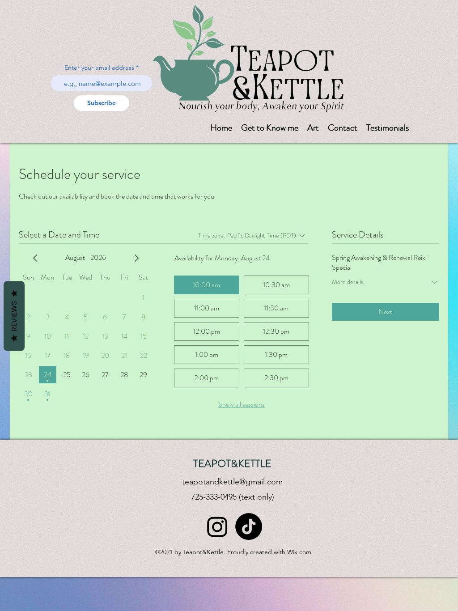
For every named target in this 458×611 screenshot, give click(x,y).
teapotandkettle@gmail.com (232, 482)
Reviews (14, 316)
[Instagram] (217, 526)
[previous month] (35, 258)
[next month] (136, 258)
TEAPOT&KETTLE (232, 463)
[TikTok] (248, 526)
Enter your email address (99, 67)
